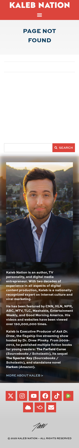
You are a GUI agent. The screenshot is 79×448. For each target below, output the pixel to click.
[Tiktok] (57, 396)
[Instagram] (22, 396)
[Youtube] (34, 396)
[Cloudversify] (40, 407)
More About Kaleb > (24, 375)
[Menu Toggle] (39, 15)
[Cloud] (28, 407)
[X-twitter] (11, 396)
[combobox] (28, 147)
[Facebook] (45, 396)
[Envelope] (51, 407)
